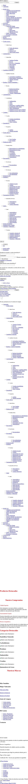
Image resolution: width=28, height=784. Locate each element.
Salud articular (12, 218)
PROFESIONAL (7, 39)
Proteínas (5, 177)
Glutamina (11, 67)
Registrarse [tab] (6, 250)
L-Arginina (12, 68)
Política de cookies (7, 766)
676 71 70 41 (6, 283)
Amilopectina (12, 101)
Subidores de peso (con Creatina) (17, 109)
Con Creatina (12, 139)
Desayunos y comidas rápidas (16, 105)
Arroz (10, 102)
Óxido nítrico (6, 132)
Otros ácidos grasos (14, 52)
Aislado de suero (13, 183)
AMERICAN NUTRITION (13, 10)
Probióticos (12, 215)
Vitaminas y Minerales (8, 226)
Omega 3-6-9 (12, 51)
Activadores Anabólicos (15, 76)
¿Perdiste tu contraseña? (6, 260)
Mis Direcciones (7, 719)
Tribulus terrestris (13, 131)
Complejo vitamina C (14, 234)
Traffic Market (6, 780)
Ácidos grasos (6, 41)
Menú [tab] (4, 5)
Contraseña (3, 255)
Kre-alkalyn (12, 120)
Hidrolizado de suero (14, 188)
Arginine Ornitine (13, 60)
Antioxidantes (12, 214)
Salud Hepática (13, 222)
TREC (7, 22)
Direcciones (12, 30)
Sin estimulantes (13, 174)
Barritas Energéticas (14, 89)
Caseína (11, 185)
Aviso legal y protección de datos (11, 768)
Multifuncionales (13, 189)
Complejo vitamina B (14, 233)
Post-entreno (6, 158)
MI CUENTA (6, 24)
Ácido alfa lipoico (13, 48)
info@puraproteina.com (6, 735)
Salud (4, 206)
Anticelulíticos (12, 212)
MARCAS (5, 9)
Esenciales (11, 66)
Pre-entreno (6, 166)
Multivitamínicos (13, 237)
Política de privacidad (8, 765)
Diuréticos (11, 151)
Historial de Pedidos (8, 718)
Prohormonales (6, 176)
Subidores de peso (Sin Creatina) (17, 111)
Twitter (5, 770)
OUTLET (5, 23)
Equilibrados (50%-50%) (15, 107)
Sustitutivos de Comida (8, 225)
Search (17, 2)
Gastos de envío (7, 703)
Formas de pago (7, 705)
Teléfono (2, 280)
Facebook (5, 772)
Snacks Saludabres (7, 223)
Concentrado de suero (14, 186)
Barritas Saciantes (13, 91)
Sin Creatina (12, 140)
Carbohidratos (6, 94)
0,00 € (5, 295)
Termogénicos (12, 157)
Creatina (5, 112)
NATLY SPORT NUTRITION (14, 17)
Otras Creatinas (13, 122)
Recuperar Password (8, 715)
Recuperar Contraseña (11, 34)
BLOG (5, 37)
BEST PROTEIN (10, 13)
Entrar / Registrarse (11, 33)
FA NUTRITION (10, 16)
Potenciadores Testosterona (16, 78)
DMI (7, 15)
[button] (14, 634)
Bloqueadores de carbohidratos (16, 148)
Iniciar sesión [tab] (6, 248)
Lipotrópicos (12, 154)
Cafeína (11, 130)
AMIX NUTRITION (11, 12)
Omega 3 (11, 49)
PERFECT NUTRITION (12, 20)
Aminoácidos (6, 53)
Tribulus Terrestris (13, 79)
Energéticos (6, 123)
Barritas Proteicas (13, 90)
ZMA (10, 81)
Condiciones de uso (8, 764)
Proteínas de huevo (14, 192)
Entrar (2, 261)
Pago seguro (6, 706)
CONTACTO (6, 36)
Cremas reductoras (13, 204)
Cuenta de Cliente (10, 26)
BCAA (11, 61)
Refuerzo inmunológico (15, 216)
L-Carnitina (12, 152)
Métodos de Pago (13, 31)
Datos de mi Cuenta (8, 716)
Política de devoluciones (9, 707)
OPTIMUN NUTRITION (12, 19)
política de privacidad (5, 276)
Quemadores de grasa (14, 155)
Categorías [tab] (5, 6)
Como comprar (6, 702)
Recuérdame (5, 259)
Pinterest (5, 775)
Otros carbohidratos (14, 108)
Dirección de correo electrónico (8, 263)
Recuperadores (13, 165)
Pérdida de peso (7, 142)
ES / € (2, 241)
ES (4, 246)
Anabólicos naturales (8, 70)
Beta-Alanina (12, 64)
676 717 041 (7, 285)
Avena (11, 104)
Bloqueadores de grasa (14, 150)
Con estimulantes (13, 173)
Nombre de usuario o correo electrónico (10, 252)
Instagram (5, 773)
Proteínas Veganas (13, 193)
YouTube (5, 776)
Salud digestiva (13, 219)
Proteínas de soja (13, 191)
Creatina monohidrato (14, 119)
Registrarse (3, 278)
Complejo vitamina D (14, 236)
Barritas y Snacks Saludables (10, 82)
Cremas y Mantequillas (15, 93)
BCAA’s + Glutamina (14, 63)
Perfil (10, 29)
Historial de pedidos (14, 27)
